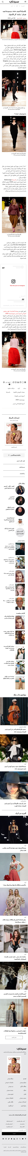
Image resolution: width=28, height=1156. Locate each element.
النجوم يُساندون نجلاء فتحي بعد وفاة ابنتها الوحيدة (9, 588)
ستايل (24, 1090)
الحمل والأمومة (9, 1127)
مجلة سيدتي (10, 1078)
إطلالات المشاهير (22, 727)
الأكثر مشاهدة (20, 613)
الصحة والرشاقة (9, 1121)
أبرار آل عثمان (11, 499)
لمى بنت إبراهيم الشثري (9, 488)
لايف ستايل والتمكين (20, 1121)
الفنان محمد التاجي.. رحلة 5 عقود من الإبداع (8, 601)
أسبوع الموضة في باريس (19, 404)
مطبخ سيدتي (23, 1082)
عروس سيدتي (23, 1098)
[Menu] (25, 2)
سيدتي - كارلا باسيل (21, 18)
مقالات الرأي (22, 483)
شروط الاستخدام (23, 1147)
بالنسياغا (14, 180)
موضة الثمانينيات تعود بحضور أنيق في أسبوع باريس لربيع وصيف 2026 (14, 312)
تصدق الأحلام (22, 467)
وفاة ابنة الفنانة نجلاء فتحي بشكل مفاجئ (9, 617)
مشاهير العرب (11, 571)
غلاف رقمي (10, 1102)
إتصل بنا (5, 1147)
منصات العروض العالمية (19, 392)
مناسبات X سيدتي (9, 1082)
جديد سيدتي (21, 541)
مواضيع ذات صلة (20, 694)
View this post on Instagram (17, 285)
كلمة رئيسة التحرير (16, 455)
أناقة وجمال (22, 1127)
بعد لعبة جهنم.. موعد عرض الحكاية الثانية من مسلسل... (8, 633)
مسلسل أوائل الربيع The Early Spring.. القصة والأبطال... (9, 648)
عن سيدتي (10, 1086)
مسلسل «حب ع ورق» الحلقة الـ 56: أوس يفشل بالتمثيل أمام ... (9, 547)
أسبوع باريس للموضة (20, 396)
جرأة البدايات (22, 473)
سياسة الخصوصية (16, 1147)
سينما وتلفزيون (11, 544)
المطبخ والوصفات (9, 1124)
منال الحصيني (11, 530)
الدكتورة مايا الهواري (10, 509)
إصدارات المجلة (14, 418)
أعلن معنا (9, 1147)
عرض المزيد (14, 1037)
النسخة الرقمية (14, 447)
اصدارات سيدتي (22, 1102)
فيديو (24, 1078)
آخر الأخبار (10, 1106)
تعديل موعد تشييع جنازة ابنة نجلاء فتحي (9, 574)
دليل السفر (23, 1106)
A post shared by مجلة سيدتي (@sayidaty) (13, 305)
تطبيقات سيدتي (9, 1098)
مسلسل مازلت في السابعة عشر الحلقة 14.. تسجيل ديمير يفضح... (9, 561)
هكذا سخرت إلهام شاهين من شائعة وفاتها (8, 677)
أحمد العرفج (11, 522)
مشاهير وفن (22, 1124)
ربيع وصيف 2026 (20, 400)
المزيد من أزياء (20, 813)
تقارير (25, 1094)
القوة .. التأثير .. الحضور (21, 461)
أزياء (19, 388)
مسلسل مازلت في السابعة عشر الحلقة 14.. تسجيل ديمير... (9, 663)
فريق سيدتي (10, 1094)
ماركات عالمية (11, 388)
